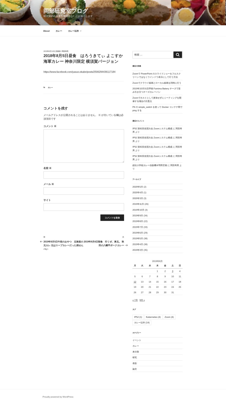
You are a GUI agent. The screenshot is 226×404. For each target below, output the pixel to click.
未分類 (136, 352)
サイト (47, 200)
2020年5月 (138, 187)
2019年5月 (138, 238)
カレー (59, 31)
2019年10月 (138, 210)
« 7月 (135, 300)
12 (135, 282)
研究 (135, 357)
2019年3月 (138, 250)
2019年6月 (138, 233)
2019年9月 (138, 215)
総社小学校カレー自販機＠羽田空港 (150, 165)
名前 (48, 168)
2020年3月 (138, 198)
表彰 (135, 363)
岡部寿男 (65, 51)
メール (49, 184)
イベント (137, 340)
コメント (50, 126)
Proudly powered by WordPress (58, 397)
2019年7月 (138, 227)
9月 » (142, 300)
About (46, 31)
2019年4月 (138, 244)
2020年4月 (138, 192)
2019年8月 (138, 221)
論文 (135, 369)
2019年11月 (138, 204)
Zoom (169, 317)
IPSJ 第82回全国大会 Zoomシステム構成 (152, 128)
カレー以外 (73, 31)
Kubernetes (153, 317)
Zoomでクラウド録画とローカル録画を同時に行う (157, 83)
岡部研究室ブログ (66, 11)
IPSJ (138, 317)
